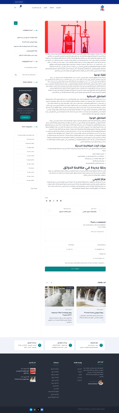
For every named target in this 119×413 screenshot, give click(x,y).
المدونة (80, 372)
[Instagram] (34, 409)
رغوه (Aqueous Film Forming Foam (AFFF (61, 314)
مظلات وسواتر (55, 375)
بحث (16, 23)
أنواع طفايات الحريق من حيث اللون (27, 38)
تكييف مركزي (31, 147)
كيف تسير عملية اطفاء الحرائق (28, 55)
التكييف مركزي (55, 394)
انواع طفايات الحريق (65, 212)
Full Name (71, 245)
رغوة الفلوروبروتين (32, 51)
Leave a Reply (102, 227)
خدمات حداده (31, 151)
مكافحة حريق (100, 288)
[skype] (46, 201)
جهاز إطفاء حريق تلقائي (89, 212)
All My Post (25, 117)
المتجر (80, 375)
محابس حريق (31, 172)
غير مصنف (32, 168)
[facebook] (60, 201)
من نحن (80, 378)
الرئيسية (79, 369)
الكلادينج (56, 389)
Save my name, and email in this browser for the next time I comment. (84, 263)
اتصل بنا (79, 380)
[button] (51, 283)
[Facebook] (42, 409)
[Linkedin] (31, 409)
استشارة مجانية (19, 2)
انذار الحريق (56, 386)
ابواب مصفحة (31, 139)
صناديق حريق (55, 383)
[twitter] (57, 201)
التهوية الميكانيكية (53, 392)
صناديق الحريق (31, 160)
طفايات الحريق (55, 369)
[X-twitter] (38, 409)
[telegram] (50, 201)
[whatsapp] (53, 201)
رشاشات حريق (31, 156)
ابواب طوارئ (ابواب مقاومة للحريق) (27, 135)
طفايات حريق (31, 164)
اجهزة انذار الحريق (30, 143)
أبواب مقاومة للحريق (53, 397)
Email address (102, 245)
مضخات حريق (31, 176)
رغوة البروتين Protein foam (93, 313)
